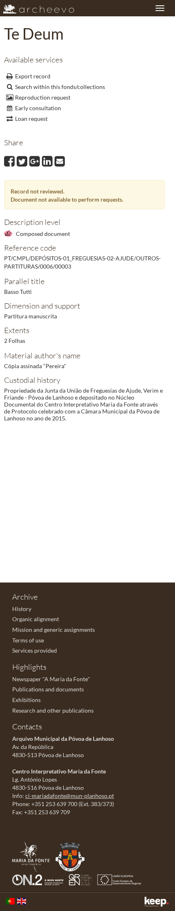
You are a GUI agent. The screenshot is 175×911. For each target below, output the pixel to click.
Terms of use (28, 640)
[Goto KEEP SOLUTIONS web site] (156, 902)
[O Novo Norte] (40, 878)
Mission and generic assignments (53, 629)
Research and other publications (53, 710)
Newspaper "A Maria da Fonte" (51, 678)
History (21, 608)
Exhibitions (26, 699)
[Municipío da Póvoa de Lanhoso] (72, 856)
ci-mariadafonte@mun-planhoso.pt (69, 795)
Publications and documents (48, 689)
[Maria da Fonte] (33, 856)
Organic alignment (35, 618)
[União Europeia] (121, 878)
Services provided (34, 650)
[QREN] (82, 878)
